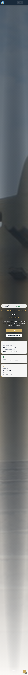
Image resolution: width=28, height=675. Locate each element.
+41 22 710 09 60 (7, 370)
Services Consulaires (14, 335)
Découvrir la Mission (12, 330)
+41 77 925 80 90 (7, 374)
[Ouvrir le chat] (24, 671)
